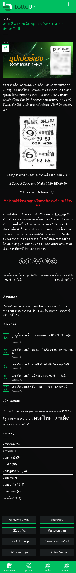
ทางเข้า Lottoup (19, 541)
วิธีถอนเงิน (19, 530)
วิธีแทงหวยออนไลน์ (57, 541)
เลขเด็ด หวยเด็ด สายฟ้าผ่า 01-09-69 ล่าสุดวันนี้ (40, 364)
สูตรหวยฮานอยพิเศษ (37, 412)
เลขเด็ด (6, 19)
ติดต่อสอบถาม (57, 530)
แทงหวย (6, 425)
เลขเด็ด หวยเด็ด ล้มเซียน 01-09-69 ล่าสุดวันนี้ (39, 387)
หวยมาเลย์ (51, 411)
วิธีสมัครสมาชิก (19, 520)
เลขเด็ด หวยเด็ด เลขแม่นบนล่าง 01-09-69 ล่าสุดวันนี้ (41, 336)
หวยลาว (18, 419)
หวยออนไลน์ (10, 484)
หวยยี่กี (60, 411)
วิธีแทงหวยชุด (19, 552)
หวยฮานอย (28, 419)
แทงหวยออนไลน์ (20, 424)
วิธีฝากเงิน (57, 520)
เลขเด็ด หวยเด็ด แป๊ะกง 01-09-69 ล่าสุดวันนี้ (39, 375)
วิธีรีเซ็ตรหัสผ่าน (57, 552)
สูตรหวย (22, 411)
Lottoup (60, 214)
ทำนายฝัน (9, 411)
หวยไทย (43, 418)
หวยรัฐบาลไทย (12, 471)
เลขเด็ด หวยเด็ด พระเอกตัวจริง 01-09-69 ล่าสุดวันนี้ (42, 351)
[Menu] (70, 4)
